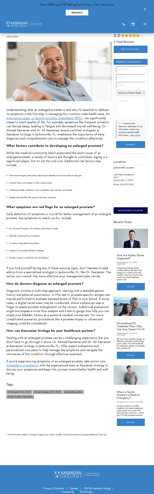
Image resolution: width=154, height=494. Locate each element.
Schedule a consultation (22, 365)
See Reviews (131, 49)
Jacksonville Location (73, 391)
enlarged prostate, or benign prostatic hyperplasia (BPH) (44, 118)
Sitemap (74, 488)
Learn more (135, 135)
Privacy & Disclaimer (53, 488)
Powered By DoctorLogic (77, 492)
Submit (130, 144)
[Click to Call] (123, 24)
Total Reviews (124, 42)
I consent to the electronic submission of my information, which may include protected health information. (130, 129)
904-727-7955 (126, 184)
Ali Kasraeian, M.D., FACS (19, 391)
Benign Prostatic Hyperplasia (20, 396)
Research (77, 12)
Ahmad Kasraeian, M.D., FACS (47, 391)
